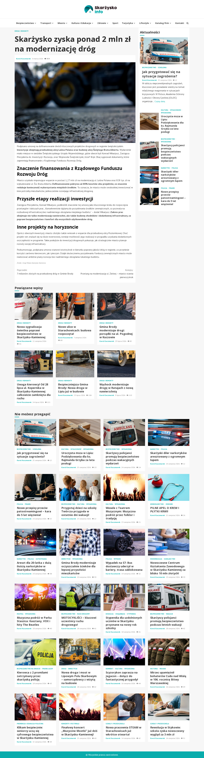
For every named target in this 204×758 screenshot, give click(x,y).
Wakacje (169, 614)
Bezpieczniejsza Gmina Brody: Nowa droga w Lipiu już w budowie (75, 363)
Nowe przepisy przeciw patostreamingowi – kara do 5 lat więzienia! (149, 196)
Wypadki (117, 559)
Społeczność (175, 110)
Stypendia (131, 614)
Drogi (64, 669)
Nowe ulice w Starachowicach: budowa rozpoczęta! (75, 306)
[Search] (187, 23)
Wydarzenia (166, 113)
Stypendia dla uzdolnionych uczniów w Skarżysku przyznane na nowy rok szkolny (124, 597)
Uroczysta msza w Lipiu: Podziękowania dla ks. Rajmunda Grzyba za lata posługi (149, 121)
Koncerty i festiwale (70, 724)
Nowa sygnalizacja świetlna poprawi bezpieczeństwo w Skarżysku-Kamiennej (34, 306)
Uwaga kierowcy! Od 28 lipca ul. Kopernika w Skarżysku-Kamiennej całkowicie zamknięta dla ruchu (34, 363)
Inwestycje (66, 559)
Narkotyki (165, 168)
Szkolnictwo (169, 559)
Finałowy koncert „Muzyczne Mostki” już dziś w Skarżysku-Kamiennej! (80, 706)
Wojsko (163, 669)
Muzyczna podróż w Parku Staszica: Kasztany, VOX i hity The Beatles (35, 597)
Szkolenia (162, 67)
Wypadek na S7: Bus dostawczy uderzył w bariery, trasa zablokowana (124, 542)
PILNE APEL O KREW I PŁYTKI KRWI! (169, 487)
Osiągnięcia (120, 614)
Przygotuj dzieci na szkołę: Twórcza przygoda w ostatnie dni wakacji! (80, 487)
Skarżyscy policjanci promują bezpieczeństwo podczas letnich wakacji (169, 597)
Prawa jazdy (47, 669)
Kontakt (179, 23)
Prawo (172, 188)
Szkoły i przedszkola (115, 724)
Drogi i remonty (22, 31)
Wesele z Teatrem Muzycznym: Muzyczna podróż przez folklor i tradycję (124, 487)
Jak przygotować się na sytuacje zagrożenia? (164, 50)
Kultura (165, 110)
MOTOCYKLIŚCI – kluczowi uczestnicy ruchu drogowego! (80, 597)
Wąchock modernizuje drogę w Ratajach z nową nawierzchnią (116, 363)
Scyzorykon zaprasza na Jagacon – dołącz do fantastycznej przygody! (124, 652)
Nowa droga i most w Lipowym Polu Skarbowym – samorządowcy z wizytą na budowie (80, 652)
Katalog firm (162, 23)
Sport (115, 23)
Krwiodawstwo (157, 504)
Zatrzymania (41, 559)
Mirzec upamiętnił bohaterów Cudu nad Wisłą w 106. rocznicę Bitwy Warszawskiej (169, 652)
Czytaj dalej (160, 101)
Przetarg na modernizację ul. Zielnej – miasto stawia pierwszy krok (106, 273)
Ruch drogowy (83, 614)
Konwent (110, 669)
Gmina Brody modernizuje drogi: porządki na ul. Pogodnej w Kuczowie (116, 306)
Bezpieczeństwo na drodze (29, 669)
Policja (175, 168)
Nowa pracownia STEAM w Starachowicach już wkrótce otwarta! (124, 706)
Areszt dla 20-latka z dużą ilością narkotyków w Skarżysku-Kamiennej (35, 542)
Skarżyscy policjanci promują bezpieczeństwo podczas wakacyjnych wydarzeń (149, 150)
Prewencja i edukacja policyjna (30, 724)
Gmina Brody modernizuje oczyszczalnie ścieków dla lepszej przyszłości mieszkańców (80, 542)
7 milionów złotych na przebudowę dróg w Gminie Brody (45, 271)
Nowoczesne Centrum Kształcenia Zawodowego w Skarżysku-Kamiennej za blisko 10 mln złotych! (169, 542)
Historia (154, 669)
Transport (45, 23)
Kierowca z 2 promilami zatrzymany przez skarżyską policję (35, 652)
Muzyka (20, 614)
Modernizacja (156, 559)
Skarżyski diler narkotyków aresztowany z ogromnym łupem (149, 174)
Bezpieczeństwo (25, 23)
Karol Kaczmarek (23, 58)
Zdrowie (101, 23)
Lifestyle (144, 23)
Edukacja (110, 614)
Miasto (61, 23)
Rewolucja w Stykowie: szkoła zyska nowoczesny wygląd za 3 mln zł (169, 706)
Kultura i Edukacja (81, 23)
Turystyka (127, 23)
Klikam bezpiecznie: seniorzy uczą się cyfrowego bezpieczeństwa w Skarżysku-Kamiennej (35, 706)
